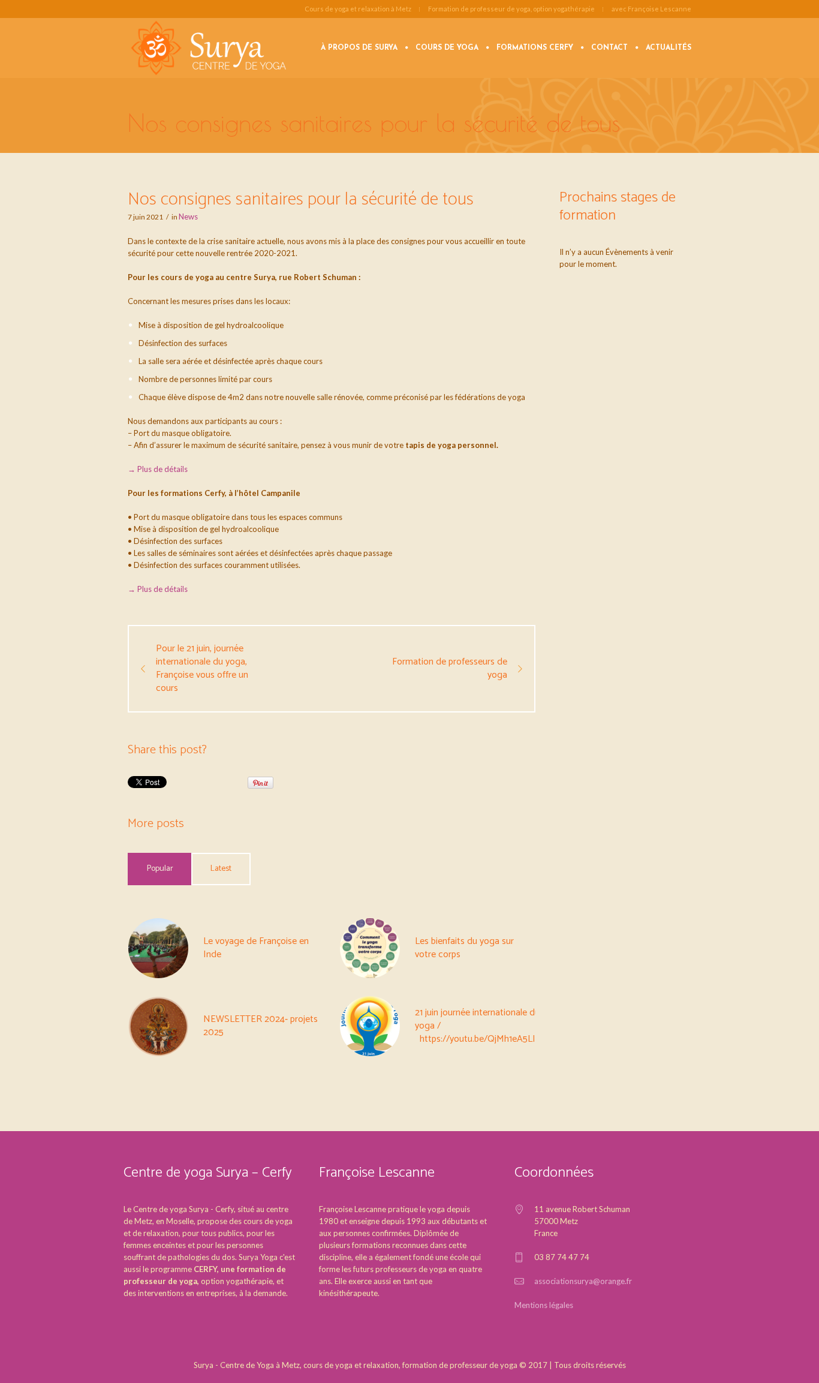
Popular (160, 869)
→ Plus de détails (158, 469)
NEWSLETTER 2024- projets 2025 (260, 1026)
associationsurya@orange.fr (583, 1281)
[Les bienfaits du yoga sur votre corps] (370, 947)
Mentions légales (543, 1305)
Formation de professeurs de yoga (449, 669)
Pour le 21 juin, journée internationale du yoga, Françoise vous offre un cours (202, 668)
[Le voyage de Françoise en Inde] (158, 947)
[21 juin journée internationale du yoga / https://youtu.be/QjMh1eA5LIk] (370, 1025)
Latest (220, 869)
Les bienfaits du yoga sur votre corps (464, 948)
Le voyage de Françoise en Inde (256, 948)
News (188, 216)
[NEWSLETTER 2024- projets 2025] (158, 1025)
